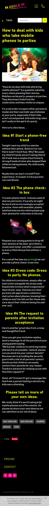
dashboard (25, 492)
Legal (32, 492)
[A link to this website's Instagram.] (10, 475)
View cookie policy (34, 503)
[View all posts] (2, 21)
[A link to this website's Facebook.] (5, 475)
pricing (32, 259)
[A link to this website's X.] (15, 475)
